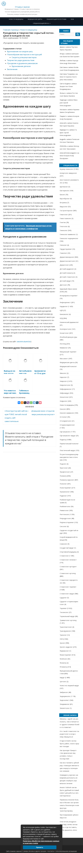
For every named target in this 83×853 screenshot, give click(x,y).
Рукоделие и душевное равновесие (22, 63)
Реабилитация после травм (56, 19)
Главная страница (10, 30)
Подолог (63, 464)
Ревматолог (64, 510)
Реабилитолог (65, 506)
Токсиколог (64, 612)
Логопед (63, 344)
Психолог (63, 484)
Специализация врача (41, 23)
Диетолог (63, 285)
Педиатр (63, 440)
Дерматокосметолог (67, 261)
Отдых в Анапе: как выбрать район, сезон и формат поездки (69, 743)
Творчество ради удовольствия (20, 60)
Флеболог (63, 659)
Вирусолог (64, 207)
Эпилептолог (64, 708)
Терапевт (63, 608)
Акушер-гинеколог (66, 169)
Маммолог (64, 348)
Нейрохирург (64, 393)
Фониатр (63, 663)
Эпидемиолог (65, 704)
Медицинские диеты (35, 19)
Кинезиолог (64, 314)
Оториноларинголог (67, 425)
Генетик (63, 222)
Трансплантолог (66, 627)
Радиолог (63, 496)
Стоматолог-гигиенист (68, 560)
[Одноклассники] (22, 402)
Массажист (64, 359)
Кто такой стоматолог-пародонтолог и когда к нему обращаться (69, 734)
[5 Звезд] (33, 406)
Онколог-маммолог (67, 413)
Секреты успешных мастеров (24, 57)
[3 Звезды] (29, 406)
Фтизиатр (63, 667)
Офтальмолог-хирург (67, 436)
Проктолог (64, 468)
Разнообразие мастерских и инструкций (24, 54)
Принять (39, 847)
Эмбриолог (64, 692)
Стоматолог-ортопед (68, 573)
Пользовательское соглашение (66, 851)
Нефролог (63, 401)
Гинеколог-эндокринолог (69, 238)
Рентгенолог (64, 514)
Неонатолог (64, 397)
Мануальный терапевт (68, 352)
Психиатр (63, 476)
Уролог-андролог (66, 647)
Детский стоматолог (67, 277)
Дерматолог (64, 265)
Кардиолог (64, 306)
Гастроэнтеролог (66, 211)
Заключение (12, 69)
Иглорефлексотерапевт (68, 296)
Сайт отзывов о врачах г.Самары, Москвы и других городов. (26, 851)
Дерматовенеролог (67, 257)
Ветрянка (63, 203)
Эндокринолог (65, 696)
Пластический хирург (67, 450)
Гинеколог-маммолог (68, 234)
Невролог (63, 381)
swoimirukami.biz (24, 341)
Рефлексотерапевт (67, 522)
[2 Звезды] (28, 406)
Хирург (62, 678)
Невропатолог (65, 385)
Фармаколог (64, 651)
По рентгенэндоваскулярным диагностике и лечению (69, 457)
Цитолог (63, 682)
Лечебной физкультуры (68, 337)
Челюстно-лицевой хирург (69, 685)
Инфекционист (65, 302)
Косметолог (64, 333)
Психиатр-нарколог (67, 480)
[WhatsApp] (31, 402)
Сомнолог (63, 544)
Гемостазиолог (65, 218)
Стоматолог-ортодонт (68, 567)
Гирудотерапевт (66, 249)
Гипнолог (63, 245)
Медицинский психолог (68, 366)
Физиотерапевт (65, 655)
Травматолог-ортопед (68, 620)
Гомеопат (63, 253)
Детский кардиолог (67, 269)
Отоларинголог (65, 421)
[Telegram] (34, 402)
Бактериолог (64, 191)
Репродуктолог (65, 518)
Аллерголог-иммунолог (68, 173)
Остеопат (63, 417)
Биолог (62, 195)
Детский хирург (65, 281)
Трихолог (63, 635)
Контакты (51, 851)
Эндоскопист (64, 700)
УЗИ (61, 639)
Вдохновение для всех (21, 66)
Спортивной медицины (68, 552)
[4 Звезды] (31, 406)
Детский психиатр (66, 273)
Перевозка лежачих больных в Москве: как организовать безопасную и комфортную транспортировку (69, 805)
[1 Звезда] (26, 406)
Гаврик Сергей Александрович (68, 132)
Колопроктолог (65, 329)
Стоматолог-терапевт (68, 587)
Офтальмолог (65, 432)
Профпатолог (65, 472)
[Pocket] (40, 402)
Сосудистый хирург (67, 548)
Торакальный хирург (67, 616)
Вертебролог (65, 199)
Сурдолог (63, 598)
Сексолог (63, 526)
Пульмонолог (65, 492)
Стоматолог (64, 556)
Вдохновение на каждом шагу (20, 51)
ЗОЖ (72, 19)
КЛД (61, 318)
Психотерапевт (65, 488)
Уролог (62, 643)
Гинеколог (63, 230)
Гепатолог (64, 226)
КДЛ (61, 310)
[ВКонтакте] (19, 402)
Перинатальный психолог (69, 444)
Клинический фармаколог (69, 322)
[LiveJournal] (37, 402)
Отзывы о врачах (22, 7)
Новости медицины (16, 19)
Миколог (63, 373)
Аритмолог (64, 187)
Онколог (63, 409)
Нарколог (63, 377)
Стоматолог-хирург (67, 594)
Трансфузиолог (65, 631)
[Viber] (28, 402)
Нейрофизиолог (66, 389)
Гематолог (64, 215)
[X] (25, 402)
